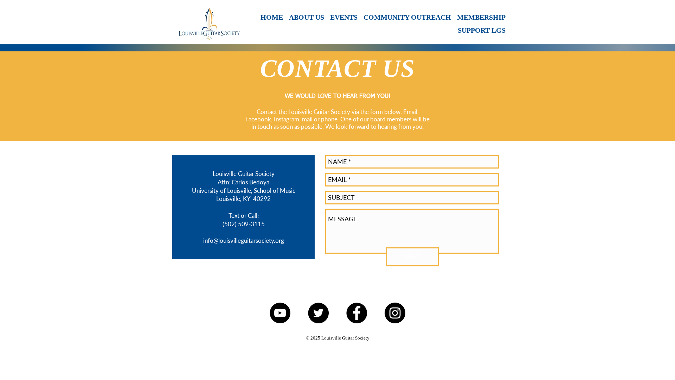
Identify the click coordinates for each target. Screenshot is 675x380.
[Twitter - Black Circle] (318, 313)
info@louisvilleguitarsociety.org (243, 240)
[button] (343, 17)
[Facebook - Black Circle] (356, 313)
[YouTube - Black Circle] (280, 313)
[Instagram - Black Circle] (395, 313)
